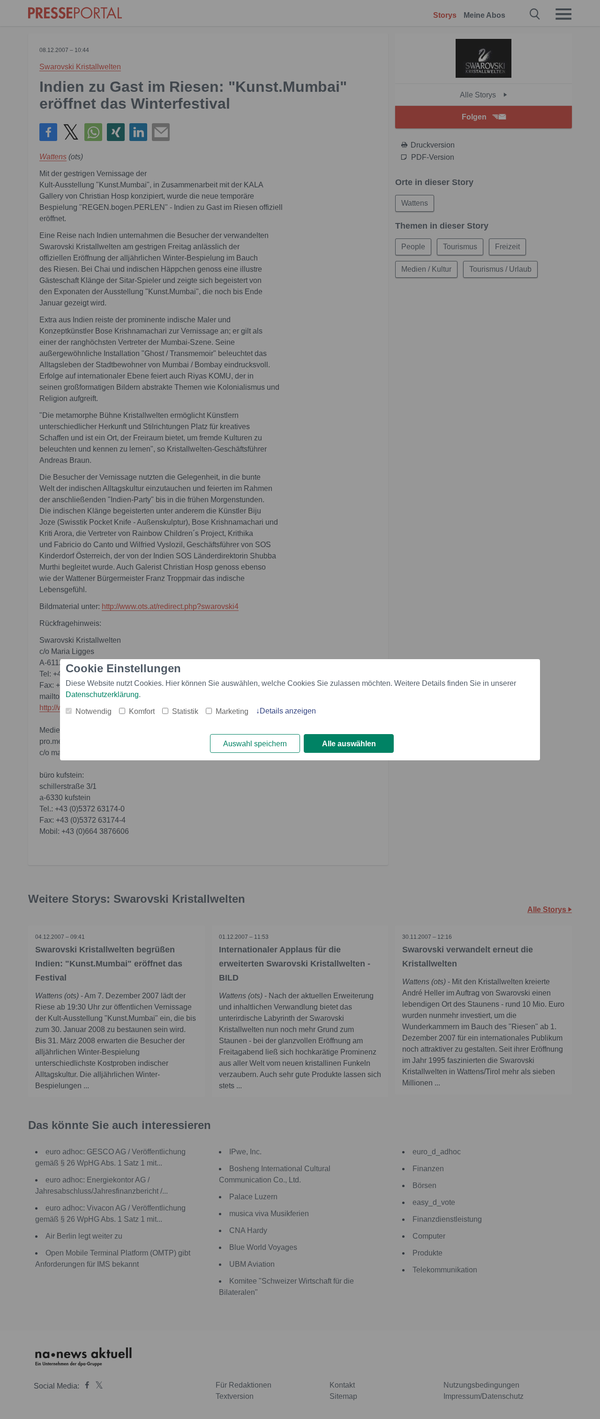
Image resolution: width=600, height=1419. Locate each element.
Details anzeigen (288, 711)
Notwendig (93, 711)
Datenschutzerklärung (102, 694)
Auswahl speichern (255, 744)
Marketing (232, 711)
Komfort (142, 711)
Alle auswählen (349, 744)
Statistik (185, 711)
